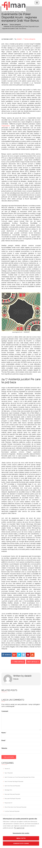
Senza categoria (15, 24)
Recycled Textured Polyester (12, 794)
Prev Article (19, 662)
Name (3, 732)
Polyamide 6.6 (8, 802)
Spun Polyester (9, 773)
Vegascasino (5, 126)
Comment (4, 711)
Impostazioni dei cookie (21, 833)
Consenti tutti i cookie (21, 843)
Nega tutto (21, 838)
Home (5, 24)
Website (4, 748)
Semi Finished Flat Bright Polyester (14, 781)
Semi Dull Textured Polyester (12, 785)
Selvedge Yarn (8, 790)
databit (19, 39)
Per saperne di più (19, 828)
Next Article (32, 662)
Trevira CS (7, 768)
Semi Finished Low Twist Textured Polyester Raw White (19, 777)
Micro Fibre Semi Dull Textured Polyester (15, 807)
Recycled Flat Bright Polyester (13, 798)
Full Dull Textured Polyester (12, 811)
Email (3, 740)
